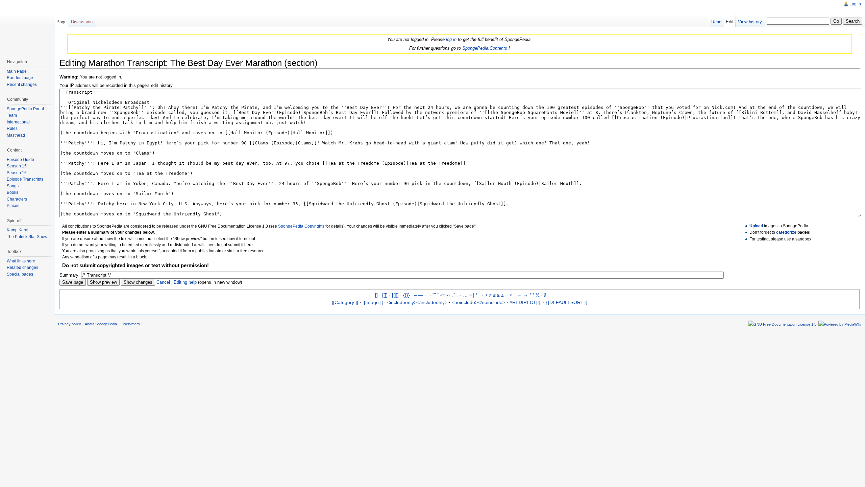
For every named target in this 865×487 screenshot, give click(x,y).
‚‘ (457, 295)
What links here (21, 261)
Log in (855, 4)
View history (750, 21)
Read (716, 21)
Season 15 (17, 166)
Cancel (163, 282)
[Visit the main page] (27, 27)
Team (12, 115)
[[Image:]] (373, 302)
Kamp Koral (17, 230)
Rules (12, 128)
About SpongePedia (101, 324)
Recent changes (22, 84)
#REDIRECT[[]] (526, 302)
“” (434, 295)
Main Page (17, 71)
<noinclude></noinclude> (478, 302)
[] (376, 295)
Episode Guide (20, 159)
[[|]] (395, 295)
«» (443, 295)
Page (61, 21)
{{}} (406, 295)
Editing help (185, 282)
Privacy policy (69, 324)
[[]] (385, 295)
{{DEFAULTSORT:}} (567, 302)
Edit (730, 21)
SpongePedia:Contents (484, 48)
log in (451, 39)
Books (12, 192)
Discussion (82, 21)
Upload (756, 226)
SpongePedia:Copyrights (301, 226)
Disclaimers (130, 324)
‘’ (438, 295)
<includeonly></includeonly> (417, 302)
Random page (20, 77)
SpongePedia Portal (25, 109)
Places (13, 205)
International (18, 122)
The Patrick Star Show (27, 236)
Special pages (20, 274)
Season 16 (17, 172)
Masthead (16, 135)
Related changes (22, 267)
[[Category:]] (345, 302)
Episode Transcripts (25, 179)
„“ (453, 295)
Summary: (69, 275)
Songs (13, 186)
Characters (17, 199)
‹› (448, 295)
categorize (786, 232)
